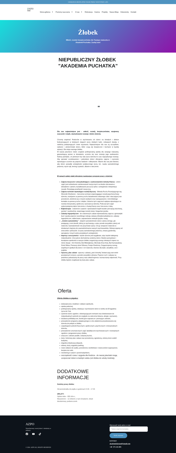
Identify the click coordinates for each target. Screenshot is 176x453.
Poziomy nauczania (63, 12)
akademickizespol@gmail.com (120, 444)
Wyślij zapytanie (118, 435)
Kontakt (133, 12)
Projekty (105, 12)
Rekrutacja (89, 12)
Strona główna (45, 12)
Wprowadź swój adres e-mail (120, 425)
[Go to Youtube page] (33, 434)
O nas (77, 12)
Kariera (97, 12)
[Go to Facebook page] (27, 434)
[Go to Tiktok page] (40, 434)
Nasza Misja (114, 12)
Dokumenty (124, 12)
